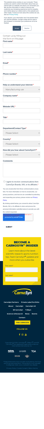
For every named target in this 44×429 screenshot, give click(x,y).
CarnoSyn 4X (31, 306)
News (27, 314)
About (10, 306)
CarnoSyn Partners (11, 302)
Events (34, 314)
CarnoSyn (19, 306)
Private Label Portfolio (30, 302)
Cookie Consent (22, 368)
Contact (22, 317)
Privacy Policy (13, 14)
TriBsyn (28, 310)
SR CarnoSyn (18, 310)
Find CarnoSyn (22, 322)
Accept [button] (17, 28)
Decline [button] (26, 28)
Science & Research (15, 314)
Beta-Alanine (33, 368)
